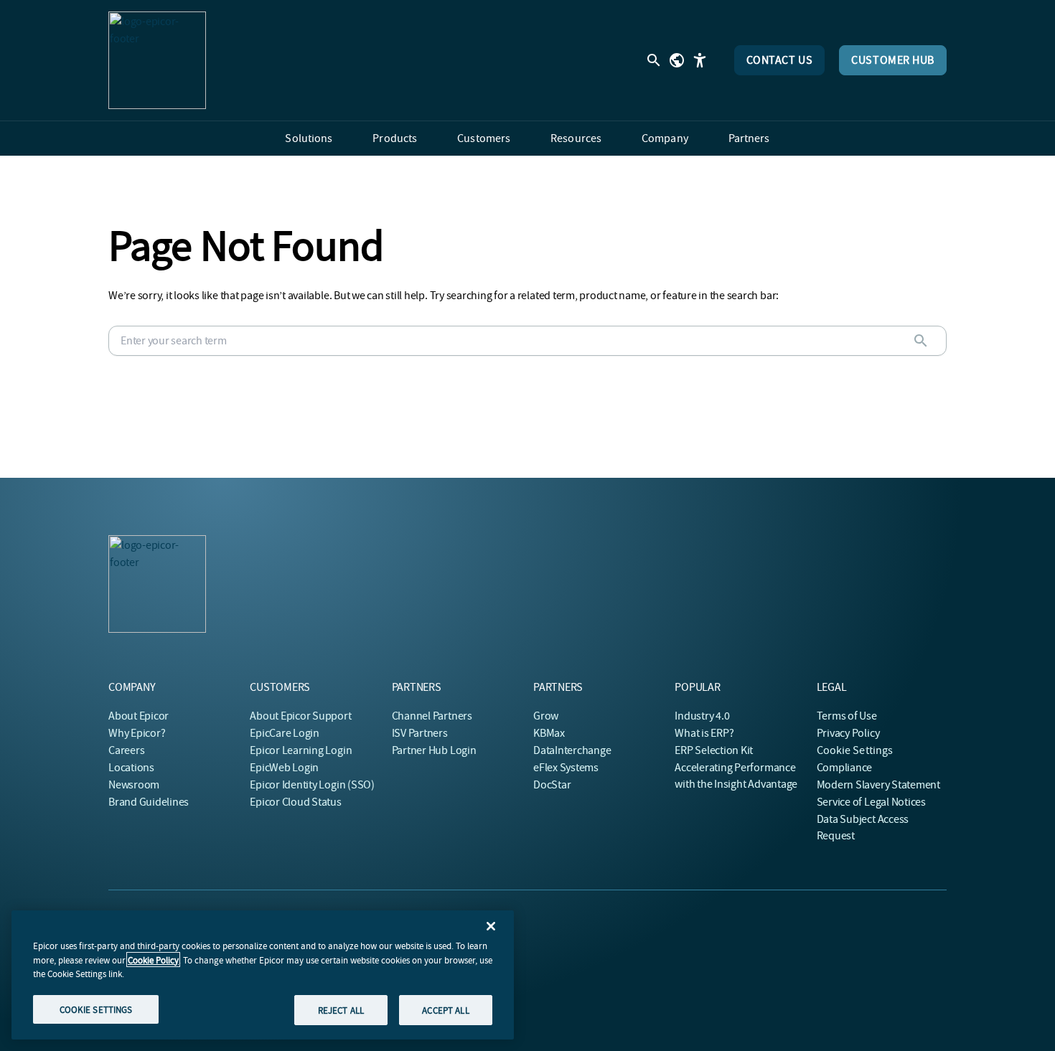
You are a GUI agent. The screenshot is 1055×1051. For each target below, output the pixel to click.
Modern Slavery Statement (878, 785)
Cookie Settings (855, 750)
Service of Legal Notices (871, 802)
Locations (131, 767)
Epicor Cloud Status (295, 802)
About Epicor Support (300, 716)
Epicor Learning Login (301, 750)
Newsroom (133, 785)
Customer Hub (892, 60)
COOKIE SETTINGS (96, 1009)
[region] (262, 975)
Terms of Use (847, 716)
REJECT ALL (341, 1010)
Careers (126, 750)
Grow (545, 716)
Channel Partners (432, 716)
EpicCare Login (284, 733)
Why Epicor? (136, 733)
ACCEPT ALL (445, 1010)
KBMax (549, 733)
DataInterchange (572, 750)
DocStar (552, 785)
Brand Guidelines (148, 802)
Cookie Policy (153, 959)
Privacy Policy (848, 733)
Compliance (845, 767)
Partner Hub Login (434, 750)
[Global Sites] (676, 60)
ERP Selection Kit (714, 750)
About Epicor (138, 716)
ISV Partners (420, 733)
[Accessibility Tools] (699, 60)
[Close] (491, 926)
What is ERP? (704, 733)
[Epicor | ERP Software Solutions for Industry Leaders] (157, 60)
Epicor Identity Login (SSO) (312, 785)
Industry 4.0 (702, 716)
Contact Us (779, 60)
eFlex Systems (566, 767)
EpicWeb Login (284, 767)
